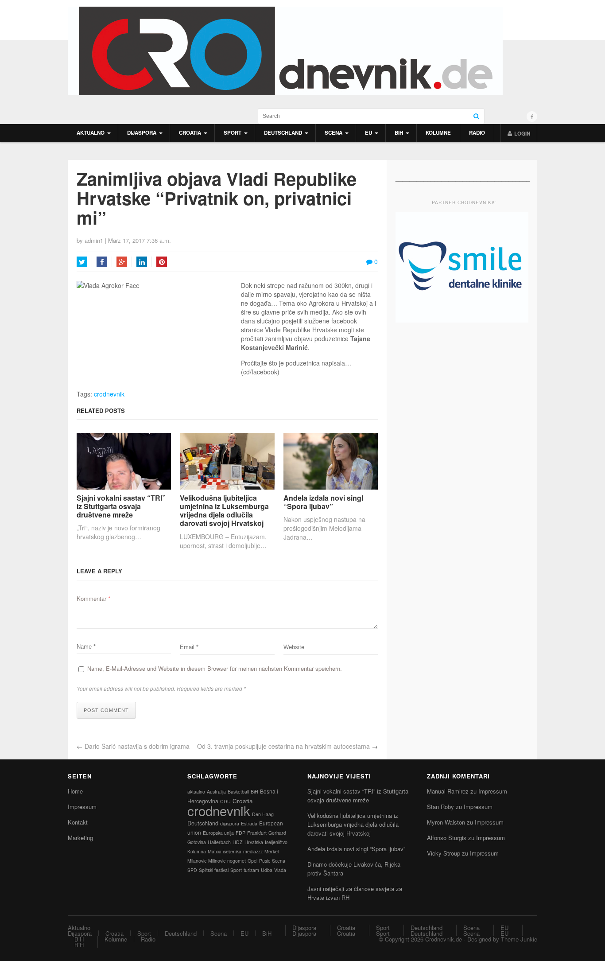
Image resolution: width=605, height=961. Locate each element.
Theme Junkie (519, 939)
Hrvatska (253, 842)
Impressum (82, 806)
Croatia (190, 132)
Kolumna (196, 851)
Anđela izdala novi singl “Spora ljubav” (323, 502)
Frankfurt (257, 832)
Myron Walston (446, 822)
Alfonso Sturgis (446, 837)
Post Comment (106, 710)
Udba (266, 870)
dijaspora (229, 823)
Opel (252, 860)
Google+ (121, 262)
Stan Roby (440, 806)
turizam (251, 870)
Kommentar (93, 598)
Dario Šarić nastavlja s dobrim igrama (137, 746)
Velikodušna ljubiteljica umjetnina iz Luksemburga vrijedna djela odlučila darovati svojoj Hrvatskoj (224, 511)
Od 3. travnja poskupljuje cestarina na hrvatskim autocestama (283, 746)
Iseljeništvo (276, 842)
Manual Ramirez (448, 791)
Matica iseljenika (224, 851)
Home (75, 791)
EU (368, 132)
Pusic (264, 860)
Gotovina (196, 842)
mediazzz (253, 851)
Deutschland (283, 132)
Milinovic (216, 860)
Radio (477, 132)
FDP (240, 832)
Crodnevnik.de (443, 939)
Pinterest (161, 262)
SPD (192, 870)
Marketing (80, 837)
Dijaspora (141, 132)
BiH (399, 132)
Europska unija (218, 832)
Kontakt (78, 822)
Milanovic (196, 860)
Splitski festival (214, 870)
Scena (333, 132)
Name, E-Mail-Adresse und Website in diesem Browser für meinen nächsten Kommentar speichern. (214, 668)
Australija (216, 791)
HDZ (238, 842)
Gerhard (277, 832)
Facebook (102, 262)
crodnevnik (109, 393)
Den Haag (263, 814)
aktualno (196, 791)
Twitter (82, 262)
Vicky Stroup (443, 853)
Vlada (280, 870)
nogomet (236, 860)
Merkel (271, 851)
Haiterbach (219, 842)
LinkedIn (141, 262)
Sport (232, 132)
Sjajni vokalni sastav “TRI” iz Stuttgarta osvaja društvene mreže (121, 506)
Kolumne (438, 132)
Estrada (249, 823)
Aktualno (91, 132)
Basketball (238, 791)
